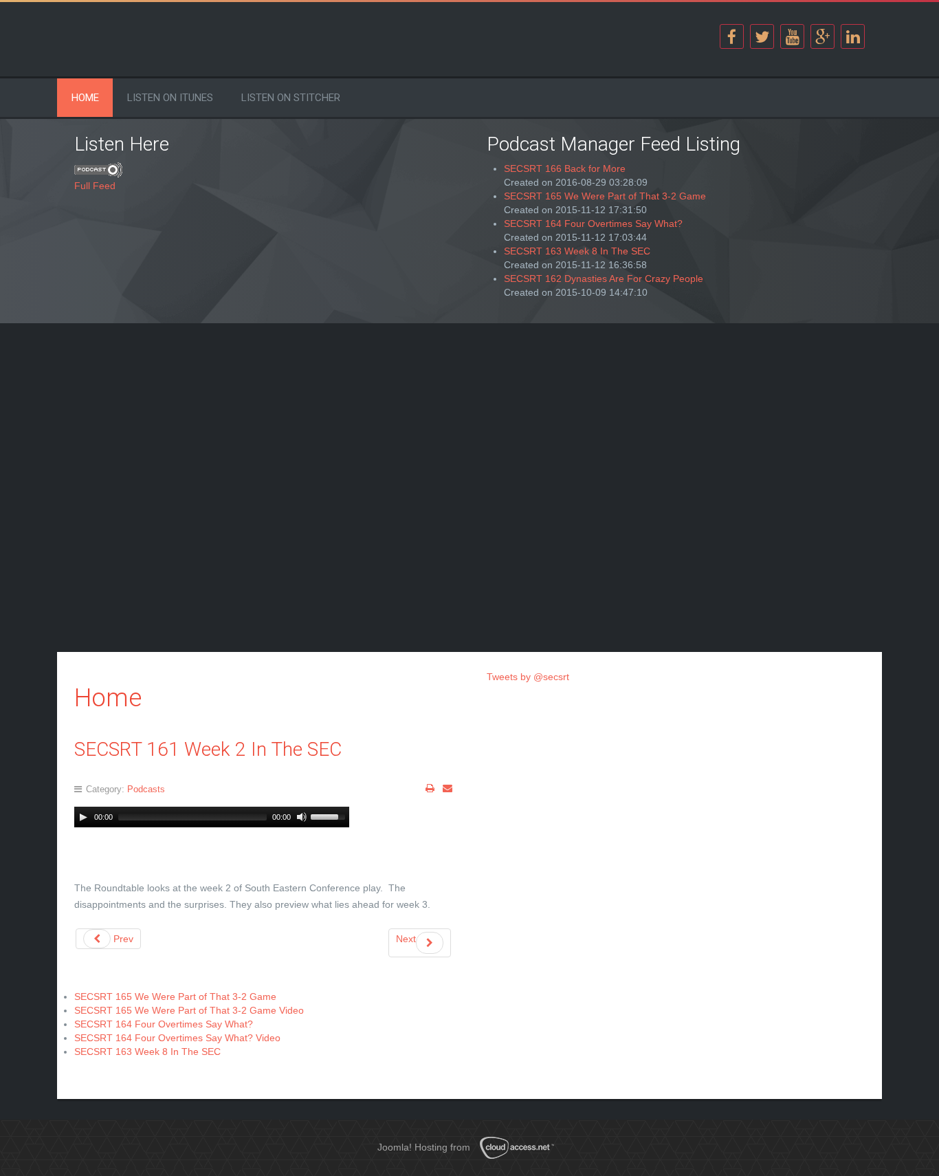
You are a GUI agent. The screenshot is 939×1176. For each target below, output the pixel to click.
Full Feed (94, 185)
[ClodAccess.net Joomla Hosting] (521, 1148)
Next (406, 938)
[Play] (83, 817)
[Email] (447, 788)
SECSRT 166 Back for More (565, 168)
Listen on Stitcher (290, 97)
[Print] (430, 788)
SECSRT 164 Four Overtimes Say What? (593, 223)
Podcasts (146, 789)
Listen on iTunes (170, 97)
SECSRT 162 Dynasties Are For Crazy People (603, 278)
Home (85, 97)
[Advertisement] (263, 436)
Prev (122, 938)
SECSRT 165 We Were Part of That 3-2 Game (605, 196)
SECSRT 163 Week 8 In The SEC (577, 251)
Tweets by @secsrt (528, 676)
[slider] (330, 816)
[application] (211, 817)
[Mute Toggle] (301, 817)
